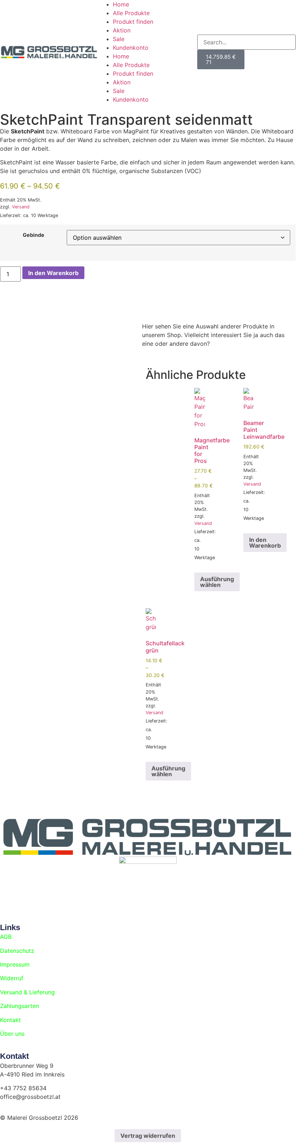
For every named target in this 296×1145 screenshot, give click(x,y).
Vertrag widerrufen (147, 1135)
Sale (118, 39)
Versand (21, 206)
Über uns (12, 1033)
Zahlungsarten (19, 1005)
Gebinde (33, 235)
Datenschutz (17, 950)
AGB (6, 936)
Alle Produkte (131, 13)
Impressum (15, 964)
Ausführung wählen (217, 581)
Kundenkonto (131, 47)
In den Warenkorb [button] (265, 542)
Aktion (122, 30)
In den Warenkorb (53, 273)
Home (121, 4)
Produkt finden (133, 21)
